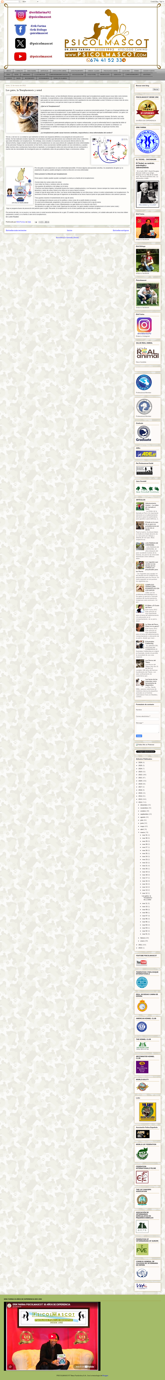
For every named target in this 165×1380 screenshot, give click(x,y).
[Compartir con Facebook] (46, 222)
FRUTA (18, 78)
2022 (141, 775)
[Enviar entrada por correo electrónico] (35, 222)
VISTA (16, 74)
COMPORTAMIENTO (132, 74)
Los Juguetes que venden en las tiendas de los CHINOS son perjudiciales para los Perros (147, 566)
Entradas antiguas (121, 230)
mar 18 (145, 875)
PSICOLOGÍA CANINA (111, 71)
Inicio (69, 230)
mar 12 (145, 893)
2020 (141, 781)
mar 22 (145, 862)
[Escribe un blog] (42, 222)
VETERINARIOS (44, 78)
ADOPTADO (147, 74)
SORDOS (9, 78)
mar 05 (145, 922)
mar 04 (145, 925)
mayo (142, 826)
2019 (141, 784)
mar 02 (145, 931)
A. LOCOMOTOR (40, 74)
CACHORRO (126, 71)
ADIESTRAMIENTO (77, 71)
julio (142, 820)
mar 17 (145, 878)
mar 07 (145, 916)
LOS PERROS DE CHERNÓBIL (151, 544)
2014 (141, 796)
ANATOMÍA (26, 74)
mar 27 (145, 847)
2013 (141, 799)
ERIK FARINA (31, 71)
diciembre (144, 805)
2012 (141, 802)
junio (142, 823)
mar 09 (145, 909)
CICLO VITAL (92, 74)
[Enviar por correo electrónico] (40, 222)
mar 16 (145, 881)
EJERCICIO (117, 74)
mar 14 (145, 887)
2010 (141, 948)
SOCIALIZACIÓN (77, 74)
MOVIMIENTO (29, 78)
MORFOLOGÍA (104, 74)
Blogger (105, 1375)
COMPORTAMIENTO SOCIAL (58, 74)
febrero (143, 938)
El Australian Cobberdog (149, 642)
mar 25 (145, 853)
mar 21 (145, 866)
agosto (143, 817)
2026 (141, 762)
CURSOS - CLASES (93, 71)
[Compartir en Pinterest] (48, 222)
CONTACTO (19, 71)
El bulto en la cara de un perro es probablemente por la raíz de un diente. (152, 526)
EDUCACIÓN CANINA (59, 71)
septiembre (144, 814)
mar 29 (145, 841)
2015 (141, 793)
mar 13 (145, 890)
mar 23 (145, 859)
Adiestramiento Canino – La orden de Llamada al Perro (152, 506)
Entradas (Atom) (72, 237)
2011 (140, 945)
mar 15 (145, 884)
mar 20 (145, 869)
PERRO (136, 71)
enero (142, 941)
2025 (141, 765)
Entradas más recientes (16, 230)
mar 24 (145, 856)
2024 (141, 768)
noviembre (144, 808)
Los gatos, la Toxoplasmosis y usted (24, 90)
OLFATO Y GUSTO (149, 71)
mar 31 (145, 835)
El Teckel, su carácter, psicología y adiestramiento (145, 165)
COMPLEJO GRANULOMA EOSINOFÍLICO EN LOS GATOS (152, 587)
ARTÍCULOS (44, 71)
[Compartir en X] (44, 222)
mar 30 (145, 838)
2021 (141, 778)
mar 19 (145, 872)
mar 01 (145, 934)
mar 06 (145, 919)
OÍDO (8, 74)
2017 (141, 787)
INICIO (8, 71)
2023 (141, 772)
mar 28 (145, 844)
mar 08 (145, 912)
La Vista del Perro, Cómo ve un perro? (152, 625)
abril (142, 829)
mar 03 (145, 928)
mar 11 (145, 903)
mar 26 (145, 850)
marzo (142, 832)
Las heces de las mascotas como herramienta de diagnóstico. (151, 682)
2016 (141, 790)
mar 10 (145, 906)
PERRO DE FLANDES (60, 78)
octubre (143, 811)
